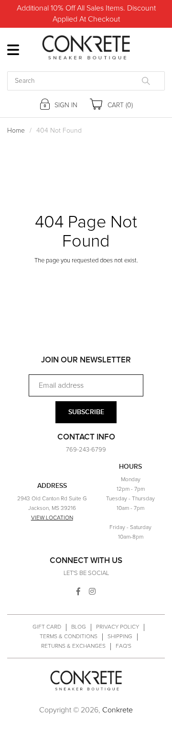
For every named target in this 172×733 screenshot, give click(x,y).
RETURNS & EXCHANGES (73, 646)
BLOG (78, 627)
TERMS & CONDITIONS (68, 637)
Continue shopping (79, 277)
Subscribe (86, 412)
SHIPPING (120, 637)
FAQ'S (123, 646)
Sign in (65, 105)
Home (16, 130)
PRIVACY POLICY (117, 627)
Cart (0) (119, 105)
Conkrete (117, 710)
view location (52, 518)
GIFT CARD (46, 627)
